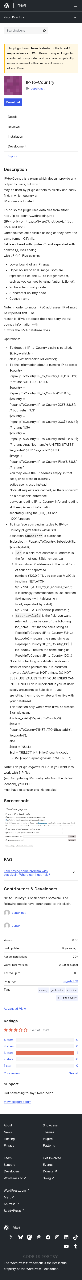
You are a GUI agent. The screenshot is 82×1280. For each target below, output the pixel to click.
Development (17, 146)
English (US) (70, 981)
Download (13, 102)
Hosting (9, 1139)
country (43, 990)
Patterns (49, 1145)
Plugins (48, 1139)
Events (48, 1165)
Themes (48, 1132)
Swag (49, 1178)
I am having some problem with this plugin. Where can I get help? (27, 873)
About (8, 1125)
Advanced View (15, 1009)
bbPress (11, 1204)
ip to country (70, 997)
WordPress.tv (15, 1178)
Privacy (9, 1145)
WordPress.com (17, 1190)
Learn (8, 1158)
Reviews (14, 127)
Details (12, 117)
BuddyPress (14, 1211)
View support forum (17, 1102)
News (8, 1132)
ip (58, 997)
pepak (16, 925)
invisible (72, 990)
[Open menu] (76, 5)
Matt (9, 1197)
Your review (12, 1073)
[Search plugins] (44, 30)
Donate (50, 1171)
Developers (12, 1171)
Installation (15, 136)
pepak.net (38, 88)
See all (73, 1073)
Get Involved (52, 1158)
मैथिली (16, 1228)
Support (13, 156)
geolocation (57, 990)
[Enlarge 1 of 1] (73, 812)
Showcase (50, 1125)
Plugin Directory (14, 17)
